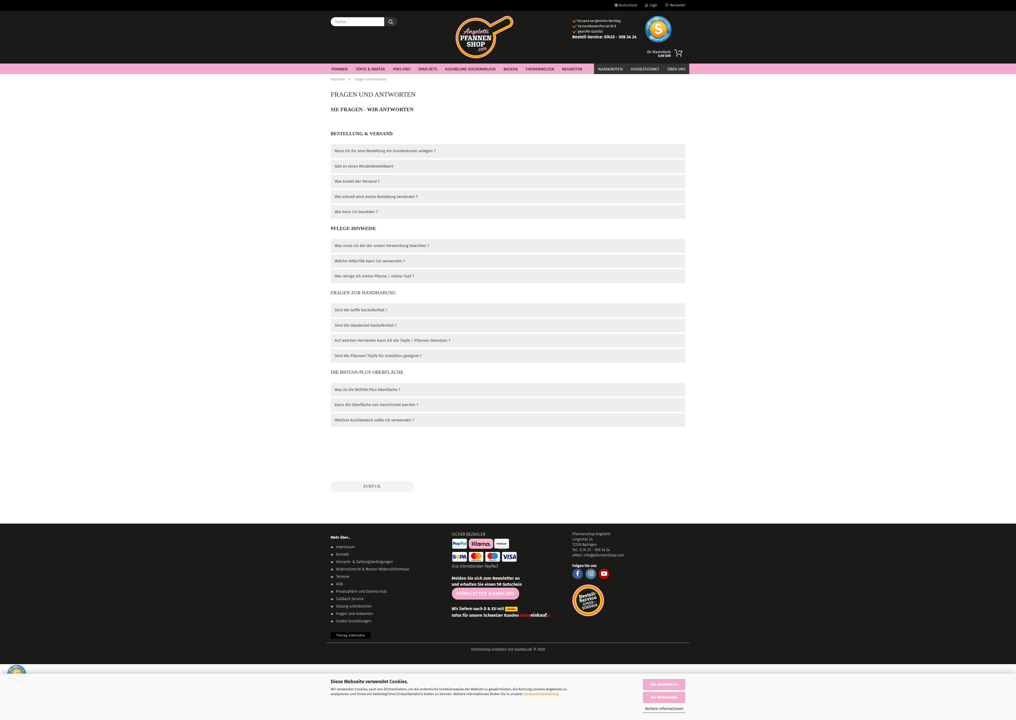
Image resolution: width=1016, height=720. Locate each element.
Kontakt (342, 554)
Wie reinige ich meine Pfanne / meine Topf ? (374, 276)
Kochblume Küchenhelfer (470, 69)
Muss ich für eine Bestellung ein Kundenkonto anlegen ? (385, 150)
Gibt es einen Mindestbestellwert (364, 166)
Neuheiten (572, 69)
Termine (343, 576)
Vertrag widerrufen (350, 635)
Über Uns (676, 69)
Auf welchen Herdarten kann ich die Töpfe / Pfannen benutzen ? (392, 340)
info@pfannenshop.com (603, 555)
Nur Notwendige (664, 697)
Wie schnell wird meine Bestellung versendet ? (376, 196)
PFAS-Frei (401, 69)
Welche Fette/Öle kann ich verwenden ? (370, 261)
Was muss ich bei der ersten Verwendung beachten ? (382, 245)
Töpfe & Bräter (370, 69)
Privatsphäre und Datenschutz (361, 591)
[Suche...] (390, 21)
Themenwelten (539, 69)
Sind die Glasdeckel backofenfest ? (366, 325)
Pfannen (339, 69)
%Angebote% (610, 69)
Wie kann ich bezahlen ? (356, 211)
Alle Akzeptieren (664, 684)
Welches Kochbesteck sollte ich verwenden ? (374, 420)
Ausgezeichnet (645, 69)
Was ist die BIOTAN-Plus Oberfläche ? (367, 389)
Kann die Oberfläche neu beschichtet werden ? (376, 404)
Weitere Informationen (664, 708)
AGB (339, 584)
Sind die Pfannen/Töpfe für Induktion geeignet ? (378, 355)
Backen (511, 69)
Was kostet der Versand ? (357, 181)
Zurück (372, 486)
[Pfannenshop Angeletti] (485, 37)
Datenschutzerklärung (540, 694)
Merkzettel (676, 5)
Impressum (345, 547)
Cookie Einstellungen (353, 621)
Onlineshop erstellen (489, 649)
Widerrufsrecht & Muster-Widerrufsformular (372, 569)
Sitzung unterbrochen (354, 606)
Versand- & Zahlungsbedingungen (364, 562)
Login (652, 5)
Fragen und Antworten (354, 613)
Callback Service (350, 599)
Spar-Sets (427, 69)
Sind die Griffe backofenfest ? (361, 310)
